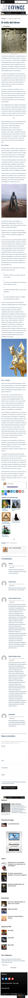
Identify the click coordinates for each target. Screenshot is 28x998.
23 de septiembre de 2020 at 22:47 (16, 584)
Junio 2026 (11, 937)
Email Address (4, 767)
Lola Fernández (6, 26)
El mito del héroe (10, 22)
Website (3, 774)
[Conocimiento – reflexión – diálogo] (13, 7)
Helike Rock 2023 (12, 909)
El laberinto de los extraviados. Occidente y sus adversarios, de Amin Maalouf (16, 864)
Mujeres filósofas (16, 804)
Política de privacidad (6, 983)
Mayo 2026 (11, 945)
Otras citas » (14, 967)
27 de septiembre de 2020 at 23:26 (16, 716)
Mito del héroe (13, 543)
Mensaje (3, 746)
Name (2, 760)
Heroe (7, 543)
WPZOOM (9, 997)
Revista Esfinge (14, 993)
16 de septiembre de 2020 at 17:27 (16, 565)
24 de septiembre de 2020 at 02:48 (16, 600)
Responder (11, 567)
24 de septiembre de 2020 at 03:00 (16, 658)
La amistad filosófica (13, 824)
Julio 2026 (10, 930)
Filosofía (3, 18)
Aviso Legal (15, 983)
